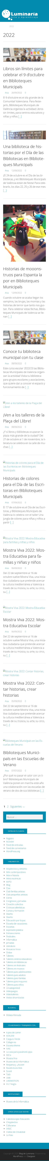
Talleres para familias (16, 978)
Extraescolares (13, 933)
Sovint (9, 1071)
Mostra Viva (11, 1058)
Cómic (9, 897)
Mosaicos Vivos (13, 949)
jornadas (10, 942)
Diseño (9, 913)
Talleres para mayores (16, 981)
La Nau (9, 1135)
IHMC (9, 1128)
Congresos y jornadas (16, 901)
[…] (20, 116)
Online (9, 952)
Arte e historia (12, 875)
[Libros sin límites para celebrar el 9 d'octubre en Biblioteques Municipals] (24, 63)
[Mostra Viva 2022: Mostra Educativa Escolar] (24, 611)
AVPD (8, 881)
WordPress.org (13, 851)
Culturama (11, 1125)
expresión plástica (14, 929)
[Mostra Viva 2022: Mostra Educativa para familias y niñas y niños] (24, 542)
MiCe (8, 1055)
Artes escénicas (13, 878)
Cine (8, 888)
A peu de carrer (13, 1032)
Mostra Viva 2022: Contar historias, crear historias (24, 689)
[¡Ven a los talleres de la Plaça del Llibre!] (24, 407)
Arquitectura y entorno (16, 868)
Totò (8, 1074)
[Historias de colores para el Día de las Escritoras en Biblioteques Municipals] (24, 470)
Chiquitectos (12, 1122)
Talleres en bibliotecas (16, 962)
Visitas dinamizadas (15, 997)
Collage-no (11, 1042)
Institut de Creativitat (15, 1131)
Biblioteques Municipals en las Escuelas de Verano (23, 758)
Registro (10, 838)
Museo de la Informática (17, 1061)
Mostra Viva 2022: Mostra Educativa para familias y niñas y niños (24, 556)
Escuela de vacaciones (16, 923)
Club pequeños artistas (17, 894)
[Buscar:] (24, 817)
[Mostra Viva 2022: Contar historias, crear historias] (24, 675)
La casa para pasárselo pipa (19, 1051)
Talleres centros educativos (19, 959)
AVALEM (10, 1035)
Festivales (10, 936)
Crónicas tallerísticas (15, 907)
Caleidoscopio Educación (17, 1119)
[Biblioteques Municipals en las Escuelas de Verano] (24, 744)
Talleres (9, 955)
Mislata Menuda (13, 1015)
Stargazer (31, 1156)
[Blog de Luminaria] (24, 14)
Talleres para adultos (16, 975)
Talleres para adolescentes (18, 971)
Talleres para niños (15, 984)
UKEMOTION (12, 1080)
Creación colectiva (14, 904)
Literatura (10, 946)
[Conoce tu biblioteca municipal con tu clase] (24, 346)
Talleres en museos (15, 968)
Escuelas (10, 926)
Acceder (10, 841)
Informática (11, 939)
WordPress (18, 1156)
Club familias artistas (15, 891)
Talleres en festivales (16, 965)
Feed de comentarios (16, 848)
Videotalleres (12, 994)
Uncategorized (13, 987)
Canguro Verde (13, 1038)
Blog (8, 884)
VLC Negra (11, 1084)
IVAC (8, 1048)
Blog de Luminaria (26, 1153)
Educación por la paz (15, 920)
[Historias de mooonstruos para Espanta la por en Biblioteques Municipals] (24, 263)
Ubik (8, 1077)
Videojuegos (12, 991)
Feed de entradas (14, 844)
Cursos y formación (15, 910)
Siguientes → (17, 806)
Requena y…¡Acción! (15, 1064)
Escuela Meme (13, 1045)
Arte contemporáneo (16, 872)
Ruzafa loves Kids (14, 1067)
